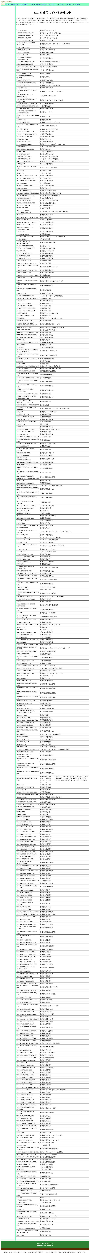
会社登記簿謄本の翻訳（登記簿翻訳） (17, 4)
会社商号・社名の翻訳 (73, 4)
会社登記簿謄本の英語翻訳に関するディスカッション (47, 4)
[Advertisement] (8, 32)
